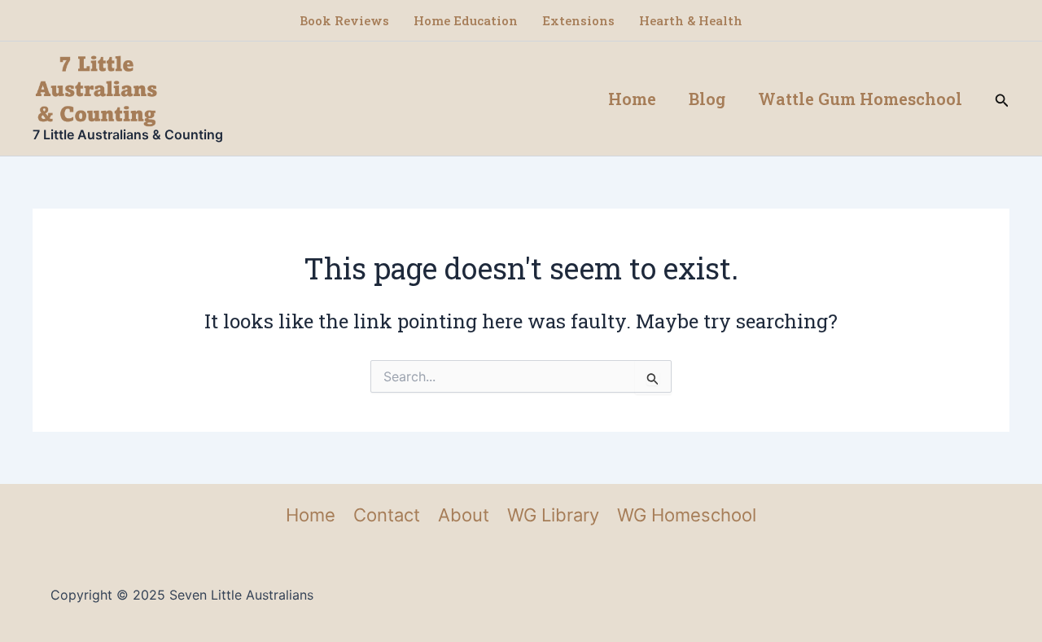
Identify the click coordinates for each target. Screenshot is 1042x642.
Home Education (466, 20)
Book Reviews (344, 20)
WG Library (553, 514)
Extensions (578, 20)
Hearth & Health (690, 20)
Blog (707, 98)
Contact (386, 514)
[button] (1002, 99)
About (463, 514)
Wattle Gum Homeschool (860, 98)
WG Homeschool (686, 514)
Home (632, 98)
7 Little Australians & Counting (128, 134)
